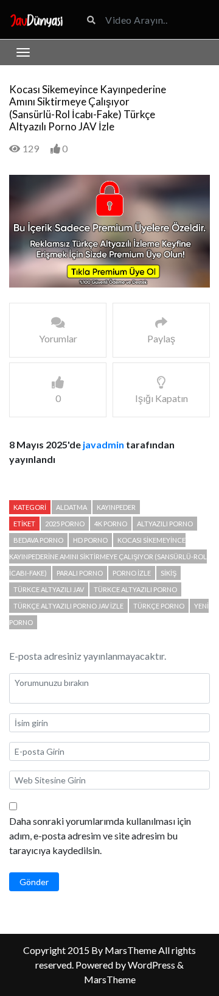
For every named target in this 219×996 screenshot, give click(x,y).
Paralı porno (80, 573)
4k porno (110, 524)
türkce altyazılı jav (48, 589)
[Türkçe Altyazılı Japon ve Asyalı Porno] (36, 19)
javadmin (103, 444)
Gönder (34, 882)
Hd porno (90, 540)
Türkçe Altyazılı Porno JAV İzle (68, 606)
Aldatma (71, 507)
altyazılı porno (165, 524)
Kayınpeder (116, 507)
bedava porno (38, 540)
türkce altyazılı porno (135, 589)
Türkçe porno (158, 606)
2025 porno (65, 524)
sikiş (168, 573)
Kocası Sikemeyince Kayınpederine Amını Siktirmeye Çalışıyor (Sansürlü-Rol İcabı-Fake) (108, 556)
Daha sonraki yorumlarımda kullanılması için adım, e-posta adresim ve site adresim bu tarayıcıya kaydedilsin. (100, 835)
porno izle (132, 573)
